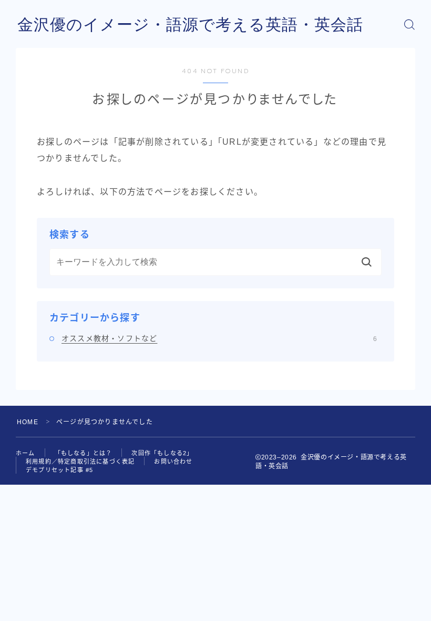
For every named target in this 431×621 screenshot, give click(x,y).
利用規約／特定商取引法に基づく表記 (80, 461)
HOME (27, 422)
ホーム (25, 453)
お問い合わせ (173, 461)
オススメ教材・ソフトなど (219, 338)
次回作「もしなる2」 (162, 453)
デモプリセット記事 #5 (59, 470)
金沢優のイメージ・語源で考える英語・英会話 (190, 24)
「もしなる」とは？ (83, 453)
